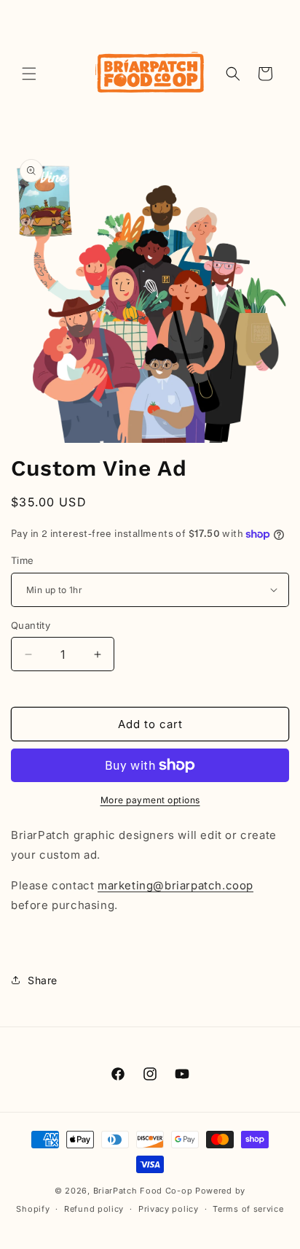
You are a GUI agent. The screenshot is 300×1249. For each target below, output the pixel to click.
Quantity (30, 625)
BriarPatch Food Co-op (143, 1191)
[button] (29, 74)
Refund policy (94, 1209)
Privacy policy (168, 1209)
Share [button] (43, 980)
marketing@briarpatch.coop (175, 885)
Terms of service (248, 1209)
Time (22, 560)
